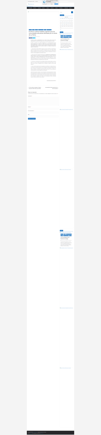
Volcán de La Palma (49, 29)
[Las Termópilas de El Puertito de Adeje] (66, 34)
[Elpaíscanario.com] (30, 6)
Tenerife (70, 37)
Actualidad (30, 29)
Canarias (33, 29)
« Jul (60, 29)
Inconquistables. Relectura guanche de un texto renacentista (51, 88)
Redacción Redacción (37, 36)
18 (62, 24)
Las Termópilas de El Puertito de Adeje (65, 39)
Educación (36, 29)
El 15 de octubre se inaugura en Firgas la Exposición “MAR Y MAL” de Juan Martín (35, 88)
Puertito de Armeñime (66, 37)
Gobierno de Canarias (41, 29)
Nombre (29, 106)
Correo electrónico (31, 110)
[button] (36, 8)
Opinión (62, 37)
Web (28, 114)
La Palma (45, 29)
